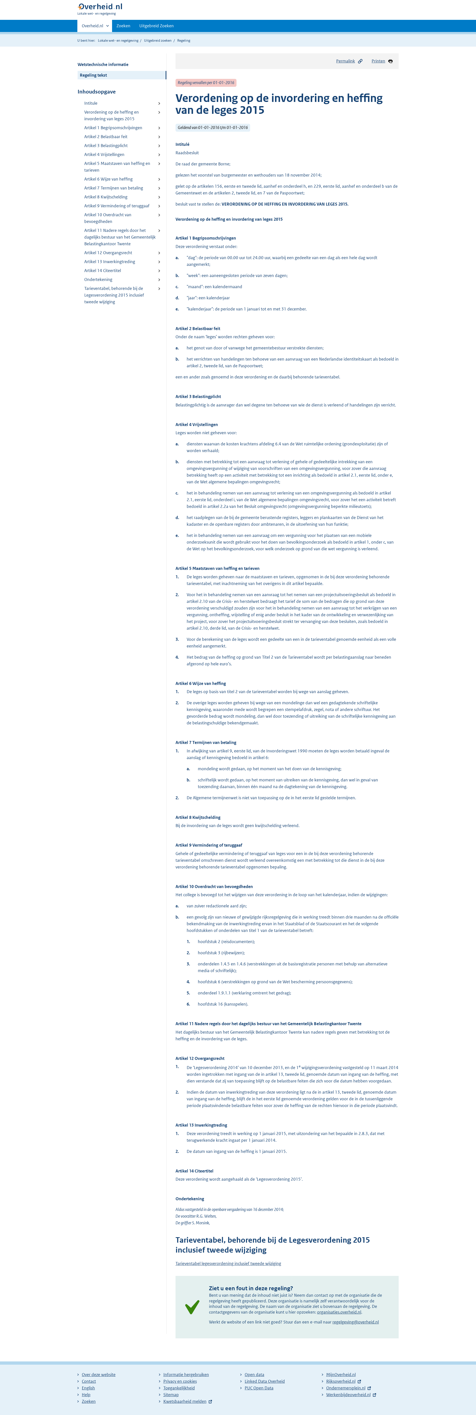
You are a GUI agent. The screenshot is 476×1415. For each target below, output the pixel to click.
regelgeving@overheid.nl (355, 1322)
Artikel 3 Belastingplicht (106, 145)
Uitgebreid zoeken (158, 40)
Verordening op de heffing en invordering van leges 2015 (111, 115)
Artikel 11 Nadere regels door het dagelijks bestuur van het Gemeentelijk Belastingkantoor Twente (120, 237)
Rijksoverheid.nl (341, 1381)
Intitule (90, 103)
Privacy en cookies (180, 1381)
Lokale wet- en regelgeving (118, 40)
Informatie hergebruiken (186, 1374)
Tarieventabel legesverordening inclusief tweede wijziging (228, 1263)
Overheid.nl (92, 27)
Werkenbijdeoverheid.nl (348, 1394)
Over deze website (99, 1374)
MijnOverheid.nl (341, 1374)
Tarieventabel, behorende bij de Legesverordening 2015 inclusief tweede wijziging (114, 295)
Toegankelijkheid (179, 1388)
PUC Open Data (259, 1388)
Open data (254, 1374)
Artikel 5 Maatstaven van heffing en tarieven (117, 167)
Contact (89, 1381)
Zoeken (123, 26)
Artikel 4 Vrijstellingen (104, 154)
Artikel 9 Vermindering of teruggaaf (116, 206)
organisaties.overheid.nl (339, 1312)
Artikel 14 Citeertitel (102, 270)
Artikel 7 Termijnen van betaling (113, 188)
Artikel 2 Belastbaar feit (105, 136)
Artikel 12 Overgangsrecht (108, 252)
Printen (378, 61)
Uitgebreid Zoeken (156, 26)
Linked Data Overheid (265, 1381)
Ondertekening (98, 279)
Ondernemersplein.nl (345, 1388)
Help (86, 1394)
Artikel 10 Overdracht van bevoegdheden (107, 218)
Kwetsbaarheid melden (185, 1401)
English (88, 1388)
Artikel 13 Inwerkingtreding (109, 261)
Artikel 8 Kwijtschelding (105, 197)
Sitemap (171, 1394)
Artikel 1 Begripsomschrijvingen (113, 127)
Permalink (345, 61)
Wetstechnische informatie (103, 64)
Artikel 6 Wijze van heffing (108, 179)
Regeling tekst (93, 75)
